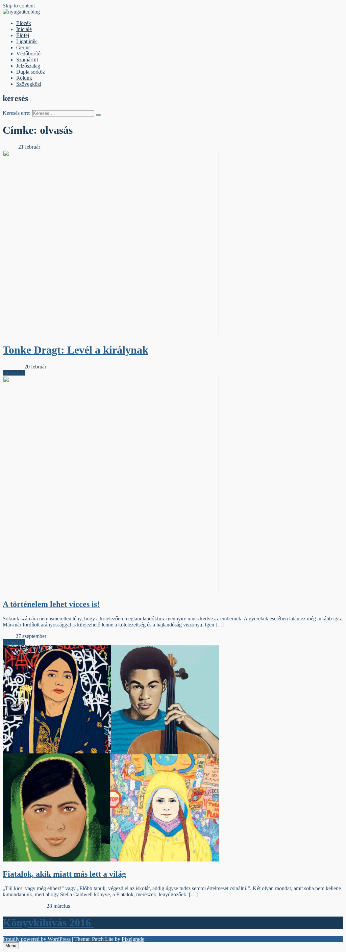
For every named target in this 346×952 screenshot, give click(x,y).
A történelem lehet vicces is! (51, 604)
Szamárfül (27, 59)
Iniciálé (24, 29)
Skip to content (19, 5)
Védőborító (28, 53)
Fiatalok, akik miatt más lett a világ (64, 874)
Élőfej (22, 35)
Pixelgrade (133, 939)
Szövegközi (28, 84)
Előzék (23, 23)
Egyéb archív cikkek (25, 906)
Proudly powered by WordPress (37, 939)
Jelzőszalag (28, 66)
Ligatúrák (26, 41)
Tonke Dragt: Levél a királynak (75, 350)
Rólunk (24, 78)
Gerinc (23, 47)
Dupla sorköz (30, 72)
